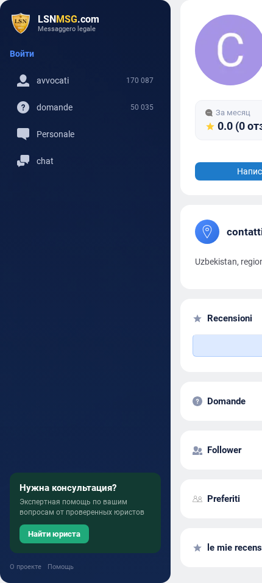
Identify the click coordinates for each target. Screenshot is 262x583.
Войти (22, 54)
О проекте (25, 567)
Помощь (61, 567)
